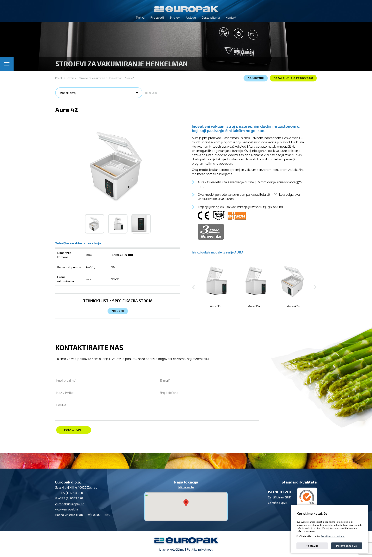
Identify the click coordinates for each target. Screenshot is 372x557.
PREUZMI (117, 311)
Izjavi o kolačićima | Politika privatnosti (186, 549)
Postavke (312, 545)
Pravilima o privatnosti (333, 536)
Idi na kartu (186, 487)
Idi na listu (151, 92)
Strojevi (72, 78)
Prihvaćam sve (346, 545)
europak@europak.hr (69, 504)
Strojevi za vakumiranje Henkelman (100, 78)
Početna (60, 78)
